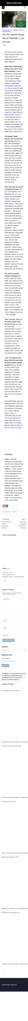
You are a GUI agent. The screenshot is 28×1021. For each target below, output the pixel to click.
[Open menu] (24, 7)
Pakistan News (6, 31)
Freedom (15, 30)
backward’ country (11, 343)
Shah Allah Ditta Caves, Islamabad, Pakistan (6, 524)
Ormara (17, 114)
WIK (5, 45)
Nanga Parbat (16, 81)
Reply (5, 580)
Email (5, 628)
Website (5, 635)
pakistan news (7, 511)
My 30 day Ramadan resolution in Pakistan (22, 524)
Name (5, 620)
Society (14, 511)
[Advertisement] (14, 440)
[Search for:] (14, 650)
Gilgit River (8, 112)
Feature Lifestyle (7, 30)
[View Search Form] (3, 7)
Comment (6, 599)
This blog (5, 673)
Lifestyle (21, 30)
